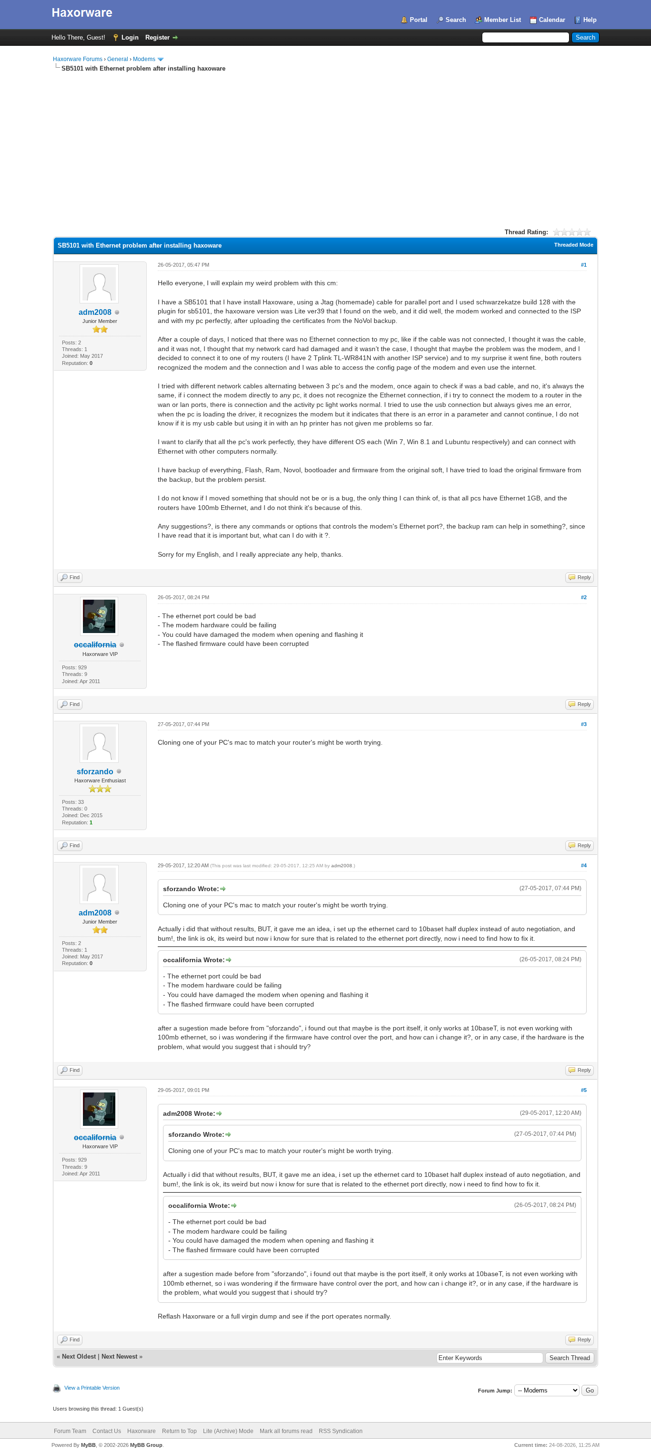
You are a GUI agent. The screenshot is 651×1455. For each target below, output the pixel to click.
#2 (584, 597)
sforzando (95, 772)
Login (130, 37)
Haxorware (141, 1431)
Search (456, 19)
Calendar (552, 19)
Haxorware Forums (77, 59)
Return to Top (179, 1431)
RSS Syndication (341, 1431)
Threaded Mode (573, 245)
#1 (584, 265)
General (117, 59)
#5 (584, 1090)
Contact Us (106, 1431)
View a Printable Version (92, 1388)
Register (157, 37)
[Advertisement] (325, 144)
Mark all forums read (286, 1431)
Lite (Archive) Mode (228, 1431)
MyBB (88, 1445)
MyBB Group (146, 1445)
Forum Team (70, 1431)
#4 (584, 865)
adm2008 (95, 312)
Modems (144, 59)
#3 (584, 724)
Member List (502, 19)
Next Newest (119, 1356)
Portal (418, 19)
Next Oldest (79, 1356)
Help (590, 19)
